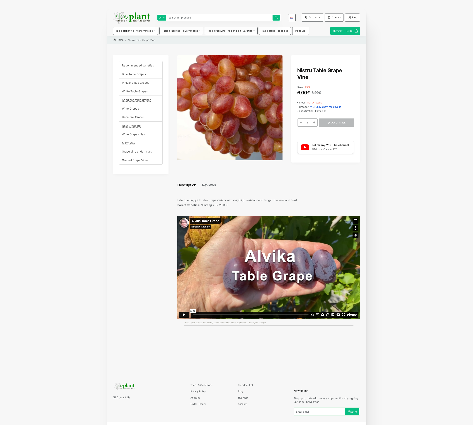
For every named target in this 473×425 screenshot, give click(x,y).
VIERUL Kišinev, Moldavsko (325, 106)
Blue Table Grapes (134, 74)
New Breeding (131, 126)
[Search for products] (276, 18)
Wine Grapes (130, 108)
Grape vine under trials (137, 151)
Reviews (209, 185)
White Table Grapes (135, 91)
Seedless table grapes (136, 100)
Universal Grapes (133, 117)
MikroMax (128, 143)
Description (186, 185)
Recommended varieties (138, 65)
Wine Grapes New (134, 134)
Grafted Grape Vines (135, 160)
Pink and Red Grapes (135, 82)
